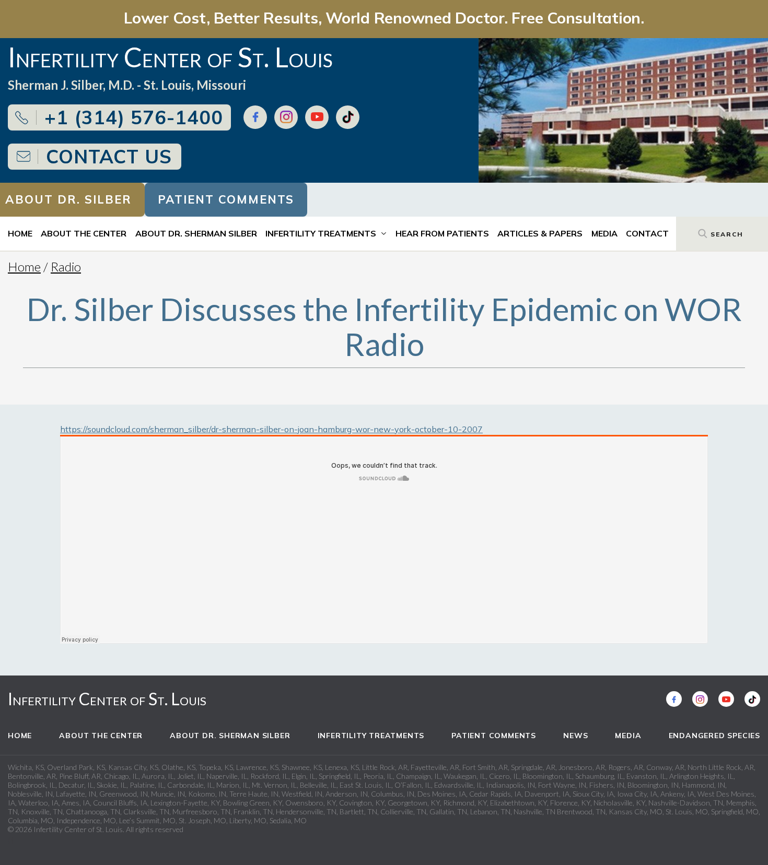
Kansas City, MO (635, 811)
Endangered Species (714, 735)
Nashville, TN (534, 811)
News (575, 735)
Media (604, 233)
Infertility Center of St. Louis (107, 699)
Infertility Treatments (320, 233)
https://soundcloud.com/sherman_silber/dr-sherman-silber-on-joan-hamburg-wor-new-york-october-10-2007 (271, 429)
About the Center (83, 233)
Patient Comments (226, 199)
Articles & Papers (540, 233)
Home (20, 233)
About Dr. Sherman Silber (196, 233)
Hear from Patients (442, 233)
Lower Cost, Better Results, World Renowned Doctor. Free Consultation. (384, 17)
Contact (647, 233)
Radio (66, 266)
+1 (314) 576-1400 (133, 117)
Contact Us (109, 156)
